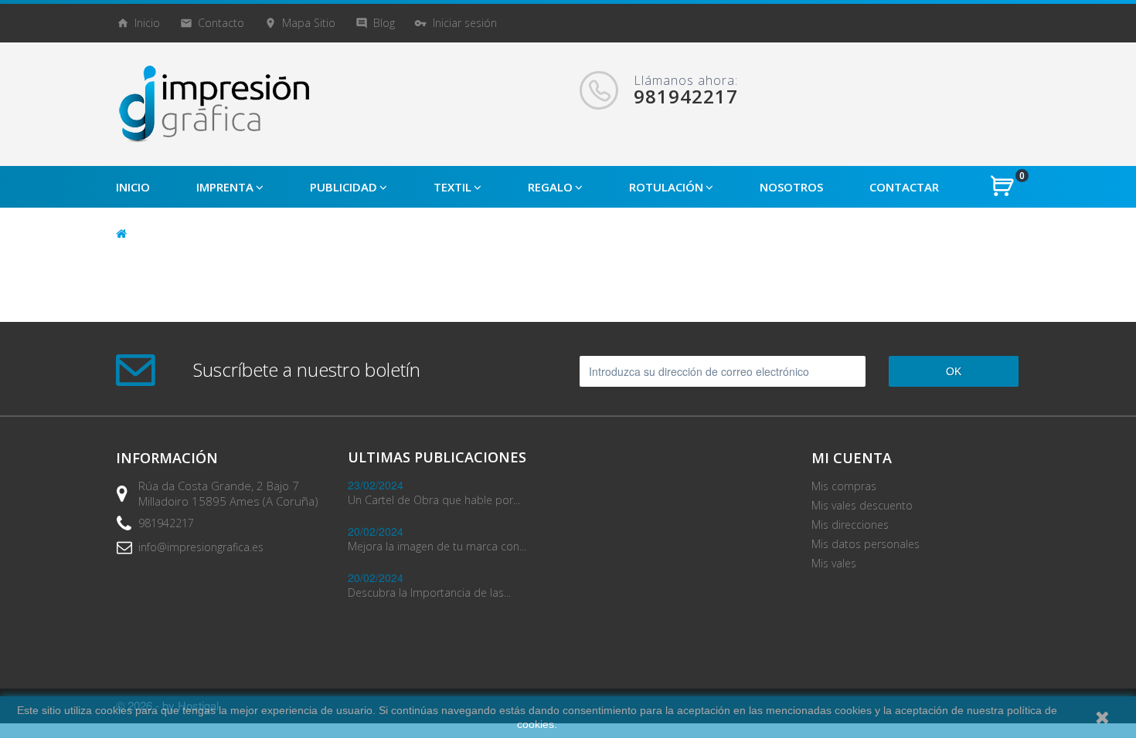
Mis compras (843, 486)
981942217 (166, 523)
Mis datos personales (865, 544)
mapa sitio (308, 23)
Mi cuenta (851, 458)
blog (384, 23)
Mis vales (833, 563)
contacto (221, 23)
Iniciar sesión (465, 23)
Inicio (147, 23)
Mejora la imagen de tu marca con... (437, 546)
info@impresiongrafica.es (201, 547)
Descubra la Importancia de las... (429, 592)
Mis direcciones (850, 524)
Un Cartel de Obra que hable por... (434, 500)
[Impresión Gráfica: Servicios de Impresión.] (212, 104)
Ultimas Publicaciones (437, 457)
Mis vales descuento (862, 505)
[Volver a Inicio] (121, 233)
